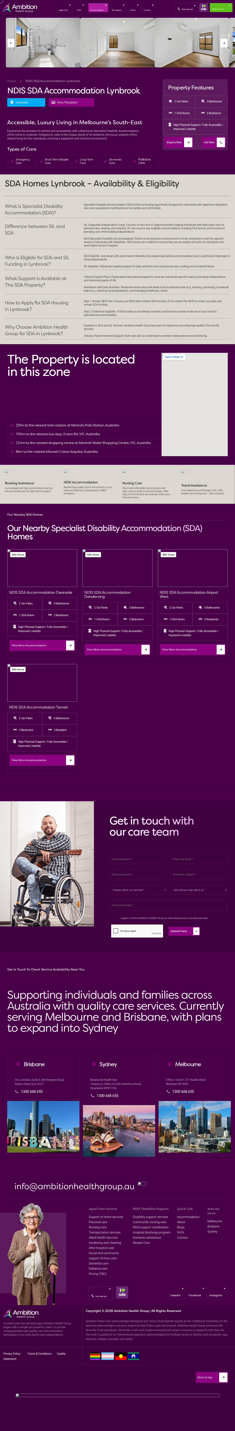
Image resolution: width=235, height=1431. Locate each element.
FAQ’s (180, 1232)
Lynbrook (22, 102)
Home (11, 81)
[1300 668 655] (179, 9)
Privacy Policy (12, 1354)
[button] (11, 43)
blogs (181, 1227)
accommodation (188, 1217)
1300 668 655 (187, 9)
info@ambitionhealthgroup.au (74, 1186)
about (181, 1222)
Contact (182, 1237)
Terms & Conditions (39, 1354)
